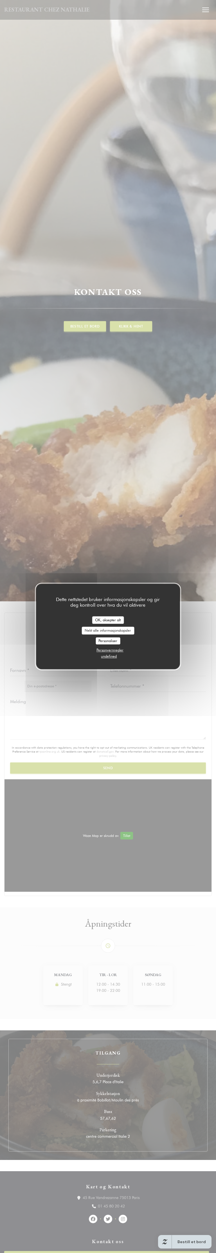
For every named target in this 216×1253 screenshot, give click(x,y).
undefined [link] (109, 656)
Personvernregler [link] (109, 650)
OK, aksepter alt (108, 620)
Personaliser (107, 640)
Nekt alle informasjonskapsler (108, 630)
